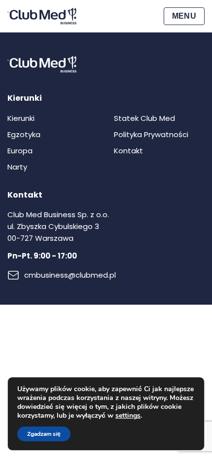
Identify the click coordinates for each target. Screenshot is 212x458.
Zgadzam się (44, 434)
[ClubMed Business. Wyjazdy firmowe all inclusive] (41, 16)
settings (128, 415)
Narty (17, 167)
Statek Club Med (144, 118)
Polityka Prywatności (151, 134)
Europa (20, 150)
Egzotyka (23, 134)
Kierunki (21, 118)
